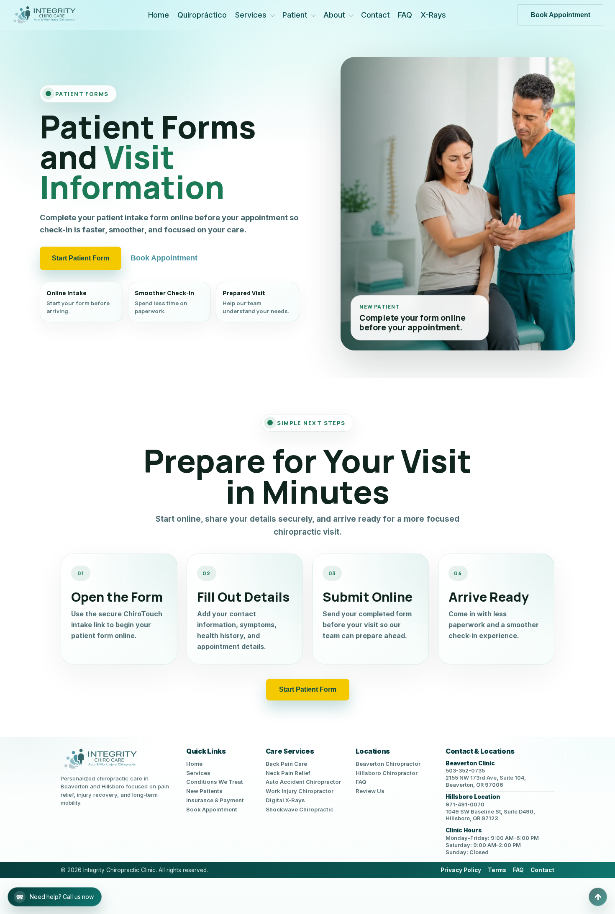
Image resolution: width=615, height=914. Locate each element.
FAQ (405, 14)
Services (250, 14)
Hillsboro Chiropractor (387, 773)
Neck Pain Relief (288, 773)
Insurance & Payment (215, 800)
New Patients (204, 791)
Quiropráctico (202, 14)
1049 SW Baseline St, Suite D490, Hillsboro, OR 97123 (490, 815)
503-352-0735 (465, 770)
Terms (497, 870)
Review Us (370, 791)
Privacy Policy (461, 870)
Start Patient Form (80, 258)
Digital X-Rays (285, 800)
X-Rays (433, 14)
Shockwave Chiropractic (299, 809)
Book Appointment (560, 14)
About (334, 14)
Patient (295, 14)
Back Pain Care (286, 763)
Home (158, 14)
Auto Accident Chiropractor (303, 781)
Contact (375, 14)
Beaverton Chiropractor (388, 763)
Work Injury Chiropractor (299, 791)
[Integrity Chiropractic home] (44, 15)
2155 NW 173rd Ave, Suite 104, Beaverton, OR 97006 (486, 781)
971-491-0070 (465, 804)
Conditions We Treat (214, 781)
